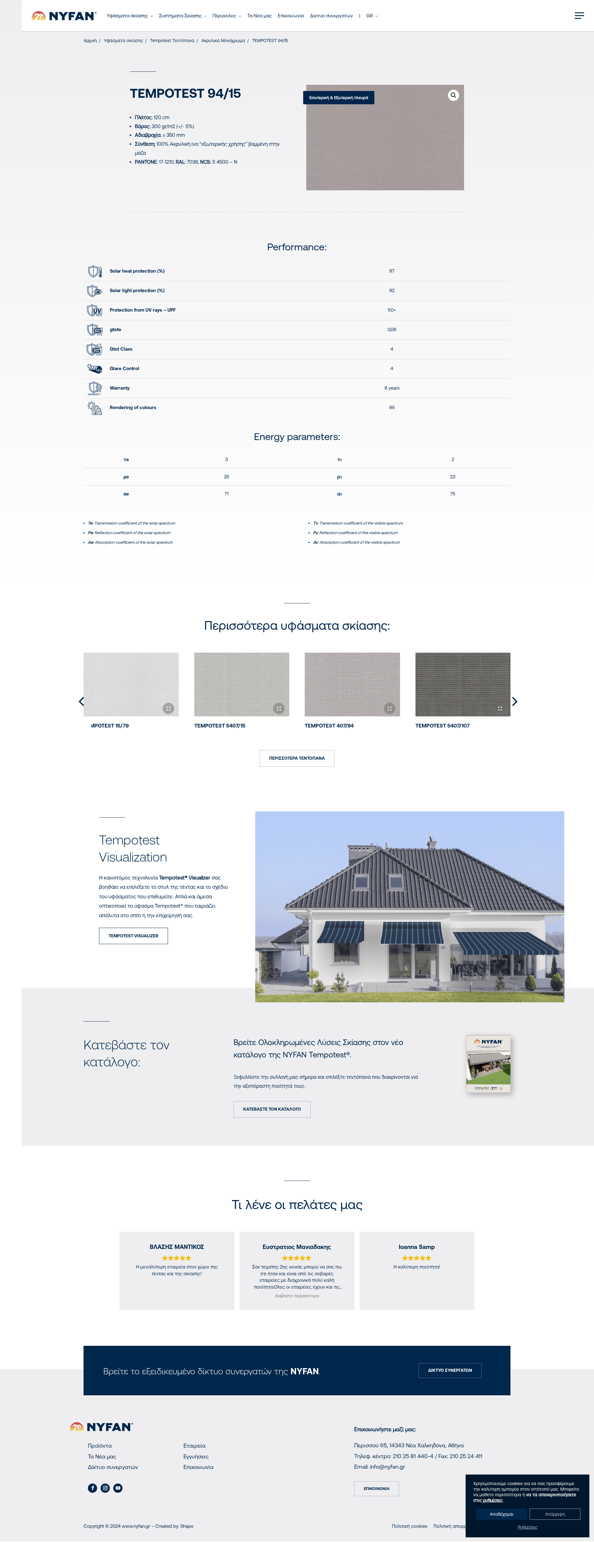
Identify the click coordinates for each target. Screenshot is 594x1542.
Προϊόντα (100, 1445)
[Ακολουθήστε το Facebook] (92, 1488)
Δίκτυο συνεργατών (113, 1467)
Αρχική (90, 40)
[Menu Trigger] (579, 15)
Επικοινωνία (198, 1467)
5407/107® (442, 726)
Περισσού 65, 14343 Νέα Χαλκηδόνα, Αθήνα (409, 1445)
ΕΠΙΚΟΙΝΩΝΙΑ (377, 1488)
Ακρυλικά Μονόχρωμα (223, 40)
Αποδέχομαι (502, 1514)
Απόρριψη (555, 1514)
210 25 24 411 (466, 1456)
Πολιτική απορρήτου (455, 1526)
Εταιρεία (194, 1445)
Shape (186, 1526)
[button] (453, 95)
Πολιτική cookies (409, 1526)
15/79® (106, 726)
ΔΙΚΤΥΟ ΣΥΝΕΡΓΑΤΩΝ (450, 1370)
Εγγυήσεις (196, 1456)
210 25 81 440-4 (413, 1456)
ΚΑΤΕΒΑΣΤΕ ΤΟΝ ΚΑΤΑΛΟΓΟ (272, 1109)
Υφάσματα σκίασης (123, 40)
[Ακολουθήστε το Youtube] (118, 1488)
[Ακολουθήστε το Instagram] (105, 1488)
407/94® (329, 726)
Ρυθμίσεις (527, 1527)
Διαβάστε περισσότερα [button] (297, 1295)
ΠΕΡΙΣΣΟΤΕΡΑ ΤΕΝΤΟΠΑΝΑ (297, 758)
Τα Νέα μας (102, 1456)
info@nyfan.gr (387, 1466)
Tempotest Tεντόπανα (172, 40)
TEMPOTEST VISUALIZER (133, 935)
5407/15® (219, 726)
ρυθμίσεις (492, 1500)
